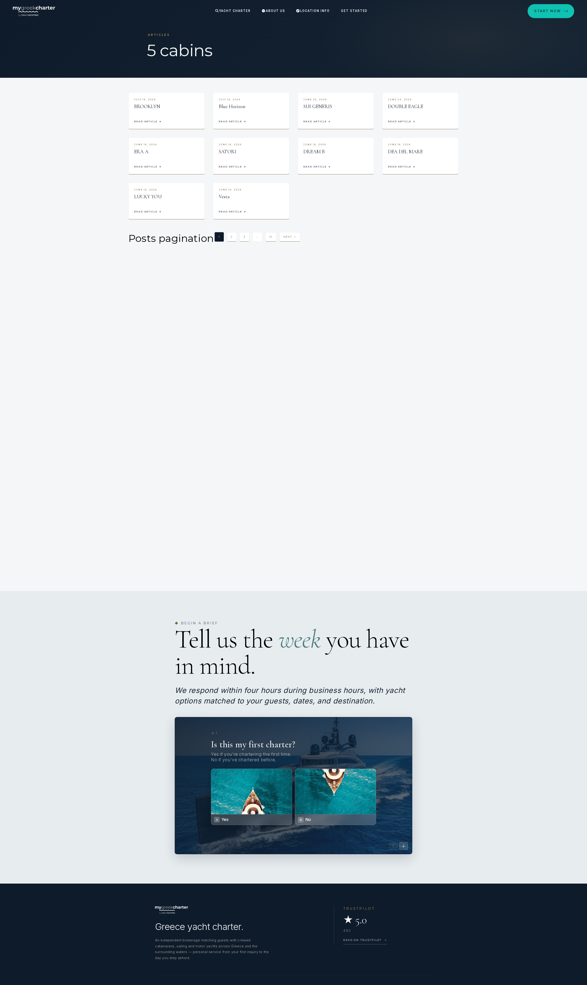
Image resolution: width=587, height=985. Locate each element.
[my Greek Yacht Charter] (34, 11)
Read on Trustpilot (365, 940)
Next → (289, 236)
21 (271, 236)
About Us (275, 11)
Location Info (314, 11)
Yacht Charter (234, 11)
